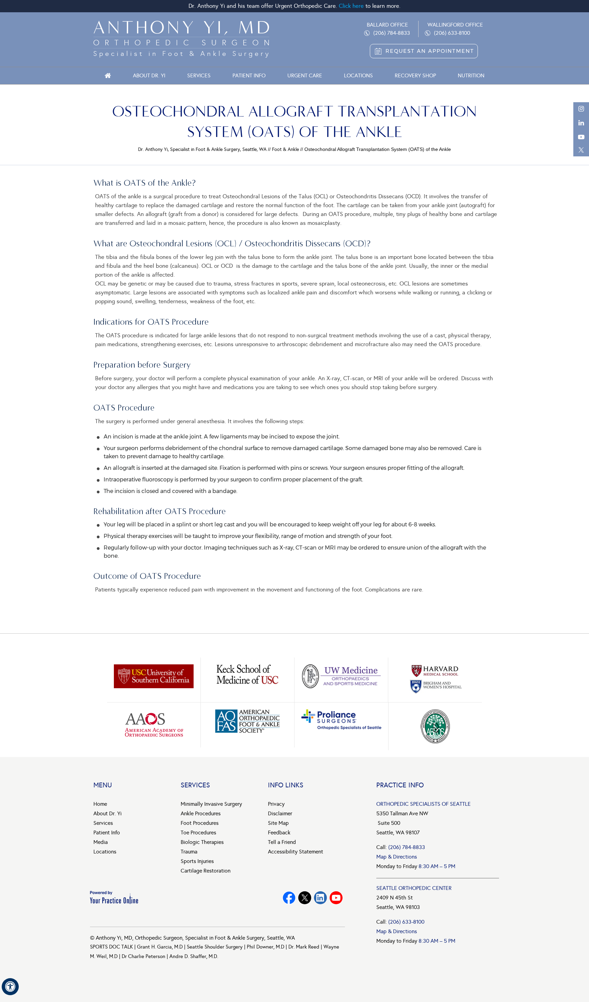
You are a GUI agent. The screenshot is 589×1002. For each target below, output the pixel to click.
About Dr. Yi (149, 75)
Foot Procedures (199, 823)
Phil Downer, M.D (265, 947)
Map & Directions (396, 856)
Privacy (276, 804)
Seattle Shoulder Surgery (215, 947)
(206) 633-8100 (452, 33)
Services (199, 75)
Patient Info (249, 75)
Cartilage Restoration (205, 870)
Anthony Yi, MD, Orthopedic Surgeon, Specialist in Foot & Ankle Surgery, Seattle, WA (195, 938)
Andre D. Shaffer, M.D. (193, 956)
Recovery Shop (415, 75)
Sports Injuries (197, 861)
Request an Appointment (430, 51)
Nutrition (471, 75)
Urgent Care (304, 75)
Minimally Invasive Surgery (211, 804)
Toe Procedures (198, 832)
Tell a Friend (282, 842)
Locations (358, 75)
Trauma (189, 851)
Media (100, 842)
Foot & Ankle (285, 149)
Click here (351, 6)
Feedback (279, 832)
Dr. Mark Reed (303, 947)
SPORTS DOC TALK (111, 947)
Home (108, 75)
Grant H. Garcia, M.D (160, 947)
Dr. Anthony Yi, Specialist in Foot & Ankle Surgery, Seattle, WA (202, 149)
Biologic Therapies (202, 842)
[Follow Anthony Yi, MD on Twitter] (304, 897)
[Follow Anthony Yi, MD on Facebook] (289, 897)
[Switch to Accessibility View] (10, 986)
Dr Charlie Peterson (143, 956)
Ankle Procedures (201, 813)
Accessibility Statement (295, 851)
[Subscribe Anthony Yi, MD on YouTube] (320, 897)
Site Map (278, 823)
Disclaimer (280, 813)
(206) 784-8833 (391, 33)
